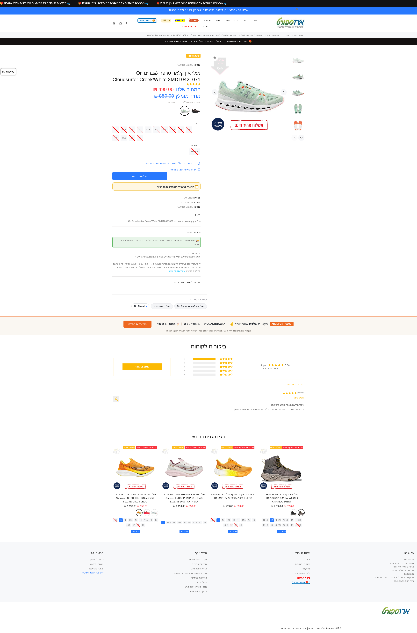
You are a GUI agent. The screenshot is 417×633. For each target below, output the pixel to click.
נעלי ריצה (185, 202)
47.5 (124, 137)
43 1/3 (285, 520)
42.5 (148, 129)
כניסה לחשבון (96, 559)
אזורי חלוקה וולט (199, 568)
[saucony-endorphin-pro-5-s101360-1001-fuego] (139, 512)
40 (115, 129)
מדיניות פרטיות (199, 564)
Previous (215, 92)
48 (132, 137)
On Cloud (189, 197)
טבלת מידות (190, 163)
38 (174, 523)
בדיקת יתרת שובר (198, 591)
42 (140, 129)
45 (181, 129)
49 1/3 (298, 525)
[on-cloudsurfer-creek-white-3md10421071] (184, 111)
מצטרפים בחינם (137, 324)
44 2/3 (298, 520)
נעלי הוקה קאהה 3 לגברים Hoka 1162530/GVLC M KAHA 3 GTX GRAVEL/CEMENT (282, 498)
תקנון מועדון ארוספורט (196, 587)
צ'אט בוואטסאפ (302, 573)
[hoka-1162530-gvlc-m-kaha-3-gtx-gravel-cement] (301, 512)
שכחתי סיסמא (96, 564)
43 (156, 129)
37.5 (169, 523)
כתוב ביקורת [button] (142, 366)
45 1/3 (265, 525)
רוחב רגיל (194, 151)
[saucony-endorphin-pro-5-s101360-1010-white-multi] (154, 512)
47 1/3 (285, 525)
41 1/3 (265, 520)
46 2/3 (278, 525)
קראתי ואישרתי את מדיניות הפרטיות (175, 186)
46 (189, 129)
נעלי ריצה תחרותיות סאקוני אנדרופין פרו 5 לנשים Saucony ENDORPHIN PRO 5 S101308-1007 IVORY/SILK (184, 498)
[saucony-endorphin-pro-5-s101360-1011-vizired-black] (146, 512)
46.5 (226, 525)
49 (140, 137)
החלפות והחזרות (199, 577)
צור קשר (306, 568)
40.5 (124, 129)
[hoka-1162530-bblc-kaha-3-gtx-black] (293, 512)
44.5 (172, 129)
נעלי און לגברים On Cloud (190, 306)
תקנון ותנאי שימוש (198, 559)
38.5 (179, 523)
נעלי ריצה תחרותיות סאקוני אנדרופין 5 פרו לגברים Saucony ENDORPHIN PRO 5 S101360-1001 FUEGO (135, 498)
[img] (290, 393)
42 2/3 (278, 520)
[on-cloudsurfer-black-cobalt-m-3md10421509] (196, 111)
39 (185, 523)
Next (283, 92)
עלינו (308, 559)
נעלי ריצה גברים (161, 306)
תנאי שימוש (286, 628)
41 (132, 129)
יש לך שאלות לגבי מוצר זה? (182, 169)
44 (164, 129)
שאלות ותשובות (302, 564)
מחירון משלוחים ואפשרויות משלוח (190, 573)
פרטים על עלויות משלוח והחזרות (160, 163)
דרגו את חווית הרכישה (92, 572)
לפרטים (166, 102)
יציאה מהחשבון (95, 568)
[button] (194, 84)
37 (163, 523)
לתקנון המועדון (172, 331)
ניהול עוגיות (201, 582)
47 (115, 137)
